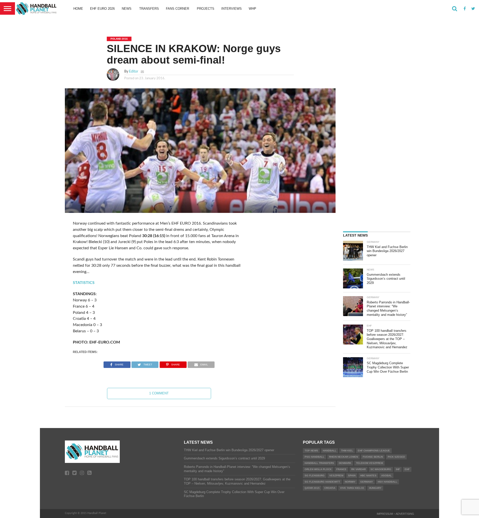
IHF (398, 469)
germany (366, 481)
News (126, 8)
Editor (133, 71)
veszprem (336, 475)
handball (329, 450)
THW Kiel (347, 450)
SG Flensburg (315, 475)
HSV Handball (387, 481)
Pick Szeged (396, 456)
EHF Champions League (374, 450)
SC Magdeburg (380, 469)
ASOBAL (386, 475)
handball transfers (319, 463)
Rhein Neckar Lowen (343, 456)
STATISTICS (84, 283)
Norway (350, 481)
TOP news (311, 450)
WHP (252, 8)
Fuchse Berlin (373, 456)
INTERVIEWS (231, 8)
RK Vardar (358, 469)
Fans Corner (177, 8)
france (341, 469)
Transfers (149, 8)
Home (78, 8)
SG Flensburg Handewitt (322, 481)
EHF (407, 469)
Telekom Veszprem (369, 463)
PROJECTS (205, 8)
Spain (352, 475)
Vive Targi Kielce (352, 488)
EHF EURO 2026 (102, 8)
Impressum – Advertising (395, 513)
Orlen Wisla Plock (318, 469)
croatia (329, 488)
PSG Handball (314, 456)
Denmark (345, 463)
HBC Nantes (368, 475)
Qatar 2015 (312, 488)
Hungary (375, 488)
